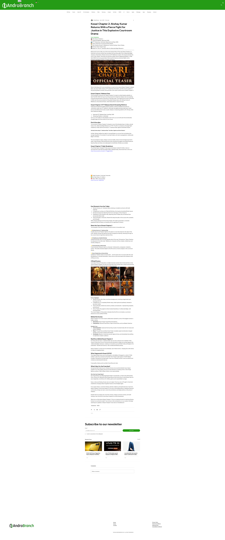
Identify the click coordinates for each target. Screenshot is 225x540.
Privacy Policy (155, 523)
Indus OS (79, 12)
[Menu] (223, 3)
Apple (133, 12)
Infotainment (93, 405)
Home (114, 523)
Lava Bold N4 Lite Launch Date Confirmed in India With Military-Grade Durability (130, 453)
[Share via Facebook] (91, 409)
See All (138, 439)
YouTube (114, 12)
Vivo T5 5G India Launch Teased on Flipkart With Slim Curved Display (111, 453)
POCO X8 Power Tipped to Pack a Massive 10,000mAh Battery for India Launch (93, 453)
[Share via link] (100, 409)
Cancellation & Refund (157, 527)
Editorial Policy (155, 526)
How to (128, 12)
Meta (98, 12)
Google (109, 12)
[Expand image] (98, 274)
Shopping (149, 12)
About (114, 525)
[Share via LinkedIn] (97, 409)
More (154, 12)
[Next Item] (36, 1)
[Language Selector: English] (37, 2)
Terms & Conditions (156, 524)
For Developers (86, 12)
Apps (144, 12)
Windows (93, 12)
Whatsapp (138, 12)
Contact (115, 526)
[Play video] (112, 162)
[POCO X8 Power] (93, 446)
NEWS (120, 12)
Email (86, 428)
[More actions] (133, 20)
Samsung (103, 12)
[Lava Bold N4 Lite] (131, 446)
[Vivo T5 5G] (112, 446)
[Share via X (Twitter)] (94, 409)
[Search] (221, 5)
